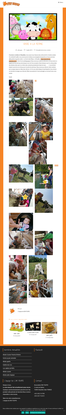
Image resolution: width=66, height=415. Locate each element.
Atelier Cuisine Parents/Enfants (12, 354)
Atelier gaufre (49, 335)
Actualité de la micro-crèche (43, 50)
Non (27, 412)
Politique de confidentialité (38, 412)
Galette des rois (7, 365)
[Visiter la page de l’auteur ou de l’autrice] (12, 310)
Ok (23, 412)
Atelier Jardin (16, 334)
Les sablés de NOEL (9, 368)
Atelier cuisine (7, 371)
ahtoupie (20, 50)
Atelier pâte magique (9, 375)
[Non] (64, 411)
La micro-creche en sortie (33, 332)
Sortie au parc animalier (9, 358)
